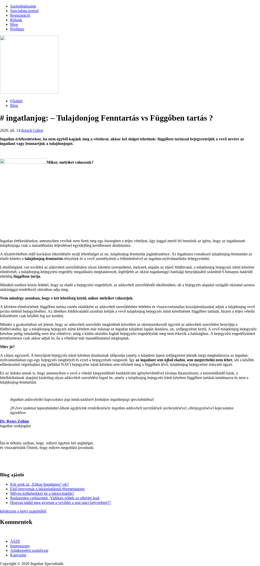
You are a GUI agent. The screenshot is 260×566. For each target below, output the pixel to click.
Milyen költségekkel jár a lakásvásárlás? (42, 493)
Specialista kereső (24, 11)
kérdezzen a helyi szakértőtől (23, 511)
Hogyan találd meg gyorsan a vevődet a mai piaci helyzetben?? (60, 502)
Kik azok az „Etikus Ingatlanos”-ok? (39, 484)
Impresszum (19, 546)
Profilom (17, 29)
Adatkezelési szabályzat (29, 550)
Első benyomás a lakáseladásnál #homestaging (47, 489)
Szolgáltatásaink (23, 6)
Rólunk (16, 20)
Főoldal (16, 101)
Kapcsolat (18, 555)
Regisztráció (20, 15)
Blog (14, 24)
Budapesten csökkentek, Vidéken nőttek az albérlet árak (55, 498)
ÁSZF (15, 541)
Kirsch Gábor (32, 130)
